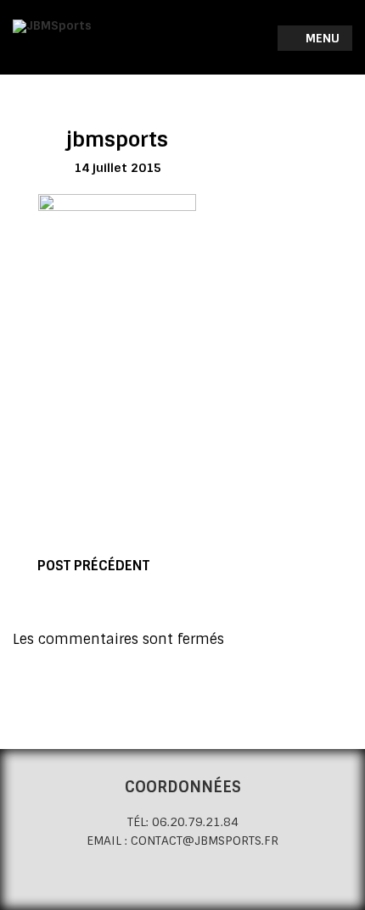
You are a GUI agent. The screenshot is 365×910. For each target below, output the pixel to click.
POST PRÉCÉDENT (93, 565)
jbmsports (117, 139)
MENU (321, 38)
